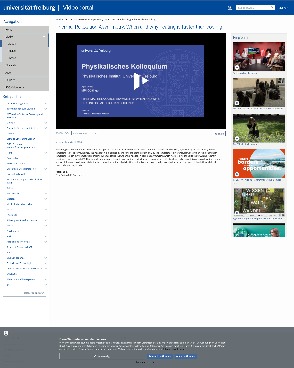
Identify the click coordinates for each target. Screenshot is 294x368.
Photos (12, 58)
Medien (9, 36)
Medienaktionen (80, 133)
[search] (252, 7)
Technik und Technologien (20, 263)
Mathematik (13, 193)
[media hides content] (44, 37)
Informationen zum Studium (21, 108)
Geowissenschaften (16, 163)
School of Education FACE (19, 247)
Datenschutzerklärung (173, 348)
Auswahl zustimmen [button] (160, 356)
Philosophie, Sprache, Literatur (22, 220)
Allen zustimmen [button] (185, 356)
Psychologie (13, 230)
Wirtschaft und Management (21, 279)
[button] (24, 29)
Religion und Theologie (18, 241)
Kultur (10, 187)
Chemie (10, 133)
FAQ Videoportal (14, 87)
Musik (10, 209)
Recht (9, 236)
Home (8, 29)
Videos (12, 43)
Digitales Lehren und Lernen (21, 138)
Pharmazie (12, 214)
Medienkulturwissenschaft (20, 204)
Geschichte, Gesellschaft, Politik (22, 168)
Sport (9, 252)
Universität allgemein (17, 103)
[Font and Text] (230, 8)
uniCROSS (12, 273)
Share (220, 133)
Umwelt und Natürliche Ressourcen (24, 268)
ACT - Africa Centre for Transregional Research (25, 116)
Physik (10, 225)
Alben (8, 72)
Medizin (11, 198)
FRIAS (9, 152)
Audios (12, 50)
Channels (10, 65)
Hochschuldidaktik (16, 174)
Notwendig (104, 356)
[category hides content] (44, 103)
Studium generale (15, 257)
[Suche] (272, 7)
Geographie (12, 158)
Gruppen (10, 80)
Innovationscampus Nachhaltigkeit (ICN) (24, 181)
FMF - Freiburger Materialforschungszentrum (21, 146)
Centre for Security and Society (22, 128)
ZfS (8, 284)
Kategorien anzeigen (33, 292)
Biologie (11, 122)
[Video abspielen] (140, 81)
